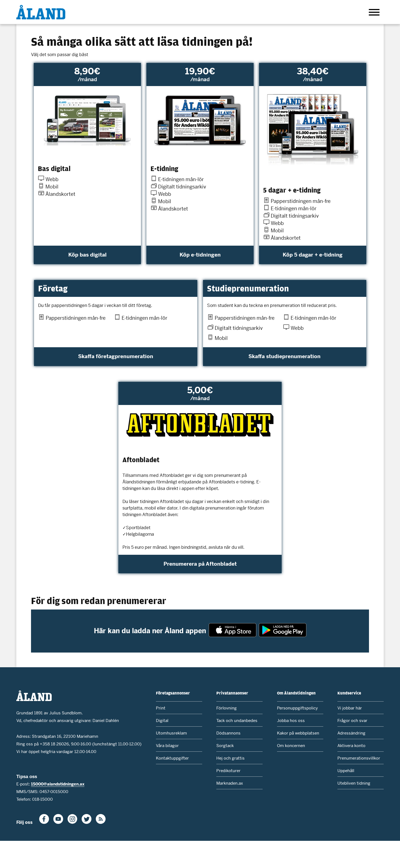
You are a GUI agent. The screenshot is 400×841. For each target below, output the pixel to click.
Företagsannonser (173, 693)
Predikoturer (228, 770)
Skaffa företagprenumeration (115, 356)
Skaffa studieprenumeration (284, 356)
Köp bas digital (87, 255)
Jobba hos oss (291, 720)
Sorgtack (225, 745)
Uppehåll (345, 770)
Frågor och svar (352, 720)
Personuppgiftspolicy (297, 708)
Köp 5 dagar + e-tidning (313, 255)
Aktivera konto (351, 745)
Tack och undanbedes (236, 720)
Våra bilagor (167, 745)
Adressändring (351, 733)
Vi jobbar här (349, 708)
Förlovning (226, 708)
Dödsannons (228, 733)
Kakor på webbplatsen (298, 733)
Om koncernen (291, 745)
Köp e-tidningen (200, 255)
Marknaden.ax (229, 783)
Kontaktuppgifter (172, 758)
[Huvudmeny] (374, 13)
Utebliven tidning (353, 783)
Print (160, 708)
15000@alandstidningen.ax (57, 784)
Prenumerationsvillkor (358, 758)
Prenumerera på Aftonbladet (200, 564)
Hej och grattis (230, 758)
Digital (162, 720)
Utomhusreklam (171, 733)
